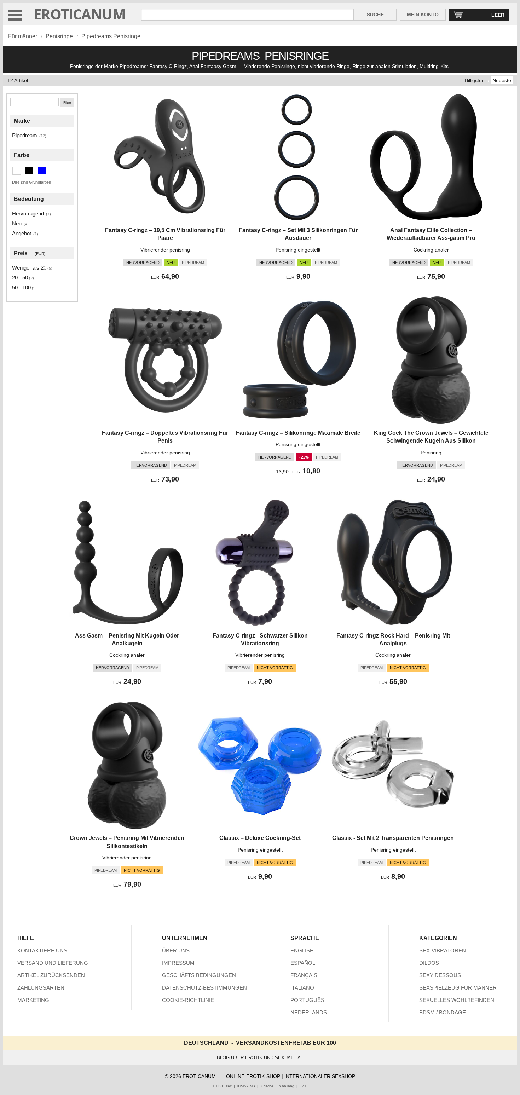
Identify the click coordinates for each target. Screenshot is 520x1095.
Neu (17, 223)
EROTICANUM (80, 14)
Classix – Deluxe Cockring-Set (260, 838)
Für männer (22, 36)
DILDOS (429, 963)
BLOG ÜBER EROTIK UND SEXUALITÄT (260, 1057)
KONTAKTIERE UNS (42, 950)
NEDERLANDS (308, 1012)
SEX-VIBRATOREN (442, 950)
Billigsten (475, 80)
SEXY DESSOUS (440, 975)
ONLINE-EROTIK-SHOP (253, 1076)
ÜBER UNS (176, 950)
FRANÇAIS (303, 975)
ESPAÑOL (302, 963)
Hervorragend (28, 214)
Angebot (21, 233)
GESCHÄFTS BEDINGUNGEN (199, 975)
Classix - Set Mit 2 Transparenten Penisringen (393, 838)
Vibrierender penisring (165, 250)
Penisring (431, 452)
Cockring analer (431, 250)
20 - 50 (20, 278)
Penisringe (59, 36)
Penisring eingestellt (298, 250)
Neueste (501, 80)
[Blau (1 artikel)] (42, 170)
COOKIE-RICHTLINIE (188, 1000)
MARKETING (33, 1000)
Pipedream (24, 135)
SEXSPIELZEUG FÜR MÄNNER (458, 988)
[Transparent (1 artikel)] (16, 171)
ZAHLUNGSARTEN (40, 988)
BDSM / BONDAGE (442, 1012)
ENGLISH (302, 950)
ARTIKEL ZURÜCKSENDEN (51, 975)
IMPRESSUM (178, 963)
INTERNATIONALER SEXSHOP (319, 1076)
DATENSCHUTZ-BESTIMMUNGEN (204, 988)
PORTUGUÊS (307, 1000)
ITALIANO (302, 988)
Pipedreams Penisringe (110, 36)
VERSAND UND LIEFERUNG (52, 963)
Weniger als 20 (29, 268)
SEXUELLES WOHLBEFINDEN (456, 1000)
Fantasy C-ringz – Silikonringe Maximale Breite (298, 433)
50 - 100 (21, 287)
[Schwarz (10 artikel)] (29, 170)
